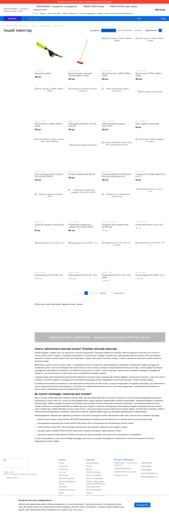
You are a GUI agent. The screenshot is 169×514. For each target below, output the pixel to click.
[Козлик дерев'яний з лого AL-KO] (150, 203)
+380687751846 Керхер (93, 7)
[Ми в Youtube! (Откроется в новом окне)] (145, 13)
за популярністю (108, 30)
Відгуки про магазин (93, 490)
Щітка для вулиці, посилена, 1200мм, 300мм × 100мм (80, 74)
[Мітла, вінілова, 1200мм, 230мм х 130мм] (50, 102)
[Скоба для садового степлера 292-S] (50, 203)
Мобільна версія (12, 478)
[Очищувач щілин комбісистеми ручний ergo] (117, 203)
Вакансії (89, 493)
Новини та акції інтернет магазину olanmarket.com (115, 13)
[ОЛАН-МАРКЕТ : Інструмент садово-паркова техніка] (16, 463)
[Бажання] (154, 18)
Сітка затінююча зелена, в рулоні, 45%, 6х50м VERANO (49, 175)
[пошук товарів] (26, 19)
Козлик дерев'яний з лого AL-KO (149, 225)
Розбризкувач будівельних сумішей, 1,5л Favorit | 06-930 (80, 226)
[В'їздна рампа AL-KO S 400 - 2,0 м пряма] (117, 253)
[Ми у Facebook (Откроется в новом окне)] (143, 13)
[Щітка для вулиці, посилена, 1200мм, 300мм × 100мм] (83, 52)
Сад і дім (62, 472)
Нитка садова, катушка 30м (147, 124)
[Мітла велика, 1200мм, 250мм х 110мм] (150, 52)
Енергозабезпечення (66, 478)
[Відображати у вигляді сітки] (160, 30)
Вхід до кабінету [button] (92, 463)
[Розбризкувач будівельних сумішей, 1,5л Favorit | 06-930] (83, 203)
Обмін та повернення (69, 13)
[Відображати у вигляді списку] (163, 30)
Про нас (43, 13)
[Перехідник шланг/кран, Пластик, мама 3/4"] (83, 102)
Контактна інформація (87, 13)
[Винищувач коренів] (50, 52)
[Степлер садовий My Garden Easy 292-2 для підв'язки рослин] (117, 152)
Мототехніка (63, 475)
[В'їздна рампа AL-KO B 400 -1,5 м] (50, 253)
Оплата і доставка (54, 13)
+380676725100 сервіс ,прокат (123, 7)
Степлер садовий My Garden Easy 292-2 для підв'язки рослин (116, 175)
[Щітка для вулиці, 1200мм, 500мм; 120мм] (117, 52)
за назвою (138, 30)
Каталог (35, 13)
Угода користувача (93, 487)
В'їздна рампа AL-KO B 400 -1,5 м (49, 275)
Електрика (63, 487)
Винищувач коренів (43, 73)
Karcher (61, 463)
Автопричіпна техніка (67, 490)
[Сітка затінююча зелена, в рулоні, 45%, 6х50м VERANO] (50, 152)
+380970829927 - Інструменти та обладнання (56, 7)
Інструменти (63, 466)
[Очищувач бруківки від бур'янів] (83, 152)
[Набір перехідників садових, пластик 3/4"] (117, 102)
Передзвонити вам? (40, 10)
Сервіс (61, 493)
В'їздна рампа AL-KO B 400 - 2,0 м (149, 275)
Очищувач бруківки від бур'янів (81, 174)
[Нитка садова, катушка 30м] (150, 102)
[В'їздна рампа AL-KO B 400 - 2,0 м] (150, 253)
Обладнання (63, 469)
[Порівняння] (149, 18)
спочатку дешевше (124, 30)
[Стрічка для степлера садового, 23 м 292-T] (150, 152)
